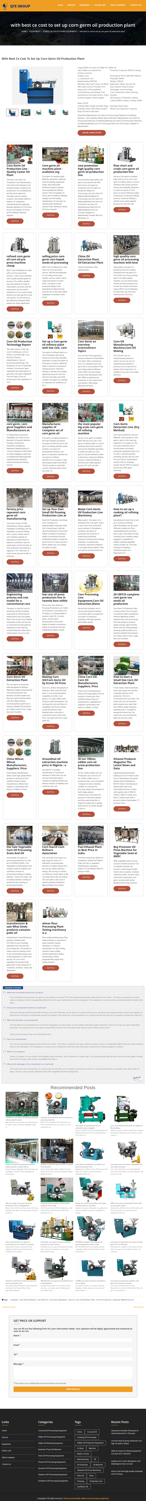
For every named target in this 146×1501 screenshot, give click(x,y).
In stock (80, 1448)
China (79, 1432)
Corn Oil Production (103, 1300)
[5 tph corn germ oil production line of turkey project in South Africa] (22, 1151)
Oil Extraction (82, 1465)
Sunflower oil (82, 1487)
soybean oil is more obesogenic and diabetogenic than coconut (125, 1462)
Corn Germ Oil (42, 1300)
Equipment (85, 5)
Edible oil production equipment (90, 1443)
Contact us (135, 5)
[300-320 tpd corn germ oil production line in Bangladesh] (57, 1267)
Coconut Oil (92, 1432)
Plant (91, 1476)
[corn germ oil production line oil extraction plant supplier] (92, 1108)
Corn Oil (71, 1300)
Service (71, 5)
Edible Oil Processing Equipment (60, 31)
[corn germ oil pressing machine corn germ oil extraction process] (127, 1267)
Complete (14, 1300)
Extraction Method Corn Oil (123, 1300)
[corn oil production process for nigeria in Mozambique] (127, 1108)
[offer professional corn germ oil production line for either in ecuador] (22, 1228)
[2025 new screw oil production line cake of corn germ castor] (127, 1190)
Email (17, 1345)
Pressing (80, 1481)
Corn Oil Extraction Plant (85, 1300)
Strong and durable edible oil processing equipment (86, 1498)
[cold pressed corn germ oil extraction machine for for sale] (57, 1190)
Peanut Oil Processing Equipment (52, 1462)
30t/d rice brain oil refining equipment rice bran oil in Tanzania (126, 1452)
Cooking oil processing (86, 1437)
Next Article (139, 1307)
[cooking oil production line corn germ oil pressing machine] (57, 1104)
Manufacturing (83, 1459)
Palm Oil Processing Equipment (51, 1456)
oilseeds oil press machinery (89, 1470)
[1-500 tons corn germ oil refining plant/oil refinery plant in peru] (22, 1104)
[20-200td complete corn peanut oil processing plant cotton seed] (92, 1228)
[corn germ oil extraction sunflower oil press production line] (92, 1151)
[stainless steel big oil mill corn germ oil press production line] (22, 1267)
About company (118, 5)
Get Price (15, 221)
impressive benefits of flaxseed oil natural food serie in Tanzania (124, 1432)
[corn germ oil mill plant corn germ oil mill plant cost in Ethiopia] (127, 1228)
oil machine (98, 1465)
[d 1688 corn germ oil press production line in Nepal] (92, 1267)
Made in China (83, 1454)
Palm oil (80, 1476)
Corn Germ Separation (58, 1300)
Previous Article (9, 1307)
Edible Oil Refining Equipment (50, 1443)
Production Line (96, 1481)
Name (17, 1335)
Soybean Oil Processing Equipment (52, 1475)
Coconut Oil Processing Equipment (52, 1431)
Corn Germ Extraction (27, 1300)
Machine (92, 1448)
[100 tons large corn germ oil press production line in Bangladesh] (22, 1190)
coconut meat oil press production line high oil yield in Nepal (126, 1442)
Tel (16, 1354)
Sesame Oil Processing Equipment (52, 1468)
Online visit (100, 5)
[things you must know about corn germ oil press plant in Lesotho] (92, 1190)
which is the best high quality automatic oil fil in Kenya (127, 1472)
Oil (95, 1459)
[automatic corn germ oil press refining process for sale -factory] (57, 1228)
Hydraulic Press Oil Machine (49, 1449)
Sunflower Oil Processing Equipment (53, 1481)
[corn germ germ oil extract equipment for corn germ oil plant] (127, 1151)
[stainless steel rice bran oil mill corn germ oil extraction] (57, 1151)
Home (60, 5)
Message (18, 1364)
